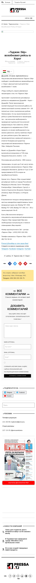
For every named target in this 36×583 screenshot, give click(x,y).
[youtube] (22, 576)
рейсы (8, 256)
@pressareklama (16, 430)
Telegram (6, 278)
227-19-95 (6, 430)
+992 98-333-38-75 (17, 278)
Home (5, 24)
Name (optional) (9, 342)
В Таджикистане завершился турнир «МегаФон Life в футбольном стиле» (16, 540)
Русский (22, 2)
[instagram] (18, 576)
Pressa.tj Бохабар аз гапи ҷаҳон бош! (14, 243)
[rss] (30, 576)
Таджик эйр (18, 256)
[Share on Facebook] (10, 263)
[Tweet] (15, 263)
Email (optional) (9, 352)
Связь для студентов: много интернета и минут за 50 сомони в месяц (17, 531)
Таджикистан (13, 24)
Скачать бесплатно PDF (18, 483)
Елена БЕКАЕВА (11, 61)
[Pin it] (25, 263)
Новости (21, 61)
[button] (28, 18)
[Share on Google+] (20, 263)
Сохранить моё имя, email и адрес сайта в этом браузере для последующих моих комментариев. (16, 369)
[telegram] (26, 576)
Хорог (27, 256)
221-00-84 (6, 422)
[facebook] (10, 576)
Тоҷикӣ (16, 2)
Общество (26, 61)
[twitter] (14, 576)
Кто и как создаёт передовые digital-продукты (16, 549)
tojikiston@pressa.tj (17, 422)
